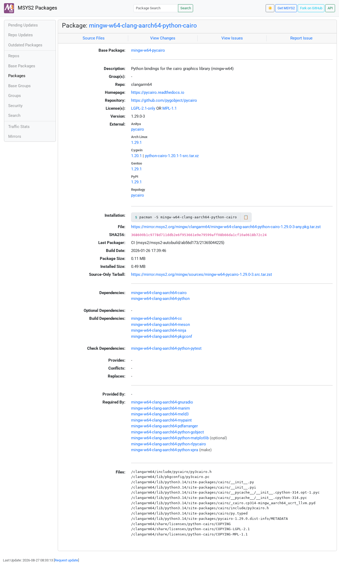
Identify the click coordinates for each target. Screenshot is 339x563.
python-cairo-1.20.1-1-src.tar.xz (172, 155)
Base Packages (21, 66)
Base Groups (19, 85)
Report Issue (301, 38)
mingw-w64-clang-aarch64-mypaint (161, 420)
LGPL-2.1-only (143, 108)
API (330, 8)
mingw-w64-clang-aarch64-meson (160, 324)
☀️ (270, 8)
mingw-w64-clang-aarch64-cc (156, 318)
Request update (66, 560)
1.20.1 (136, 155)
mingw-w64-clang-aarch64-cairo (159, 292)
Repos (13, 56)
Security (15, 105)
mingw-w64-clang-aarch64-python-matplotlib (170, 438)
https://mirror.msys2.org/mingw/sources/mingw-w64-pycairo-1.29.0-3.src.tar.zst (201, 274)
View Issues (232, 38)
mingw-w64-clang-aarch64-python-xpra (164, 449)
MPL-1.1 (169, 108)
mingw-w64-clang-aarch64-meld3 (160, 414)
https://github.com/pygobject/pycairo (164, 100)
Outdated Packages (25, 45)
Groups (14, 95)
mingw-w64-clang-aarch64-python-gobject (167, 432)
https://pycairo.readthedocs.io (157, 92)
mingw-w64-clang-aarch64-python (160, 298)
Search (185, 8)
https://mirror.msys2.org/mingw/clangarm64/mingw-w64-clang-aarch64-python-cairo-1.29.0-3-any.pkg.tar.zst (226, 226)
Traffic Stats (19, 126)
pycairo (137, 129)
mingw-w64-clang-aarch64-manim (160, 408)
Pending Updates (23, 25)
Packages (16, 75)
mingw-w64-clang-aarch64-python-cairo (143, 25)
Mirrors (14, 136)
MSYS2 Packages (36, 8)
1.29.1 (136, 142)
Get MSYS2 (286, 8)
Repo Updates (20, 35)
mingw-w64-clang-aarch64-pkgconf (161, 336)
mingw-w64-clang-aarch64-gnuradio (162, 402)
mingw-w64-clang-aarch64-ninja (158, 330)
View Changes (162, 38)
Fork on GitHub (311, 8)
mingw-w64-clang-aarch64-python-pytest (166, 348)
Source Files (94, 38)
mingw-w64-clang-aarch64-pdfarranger (164, 426)
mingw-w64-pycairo (148, 50)
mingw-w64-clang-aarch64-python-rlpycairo (168, 444)
